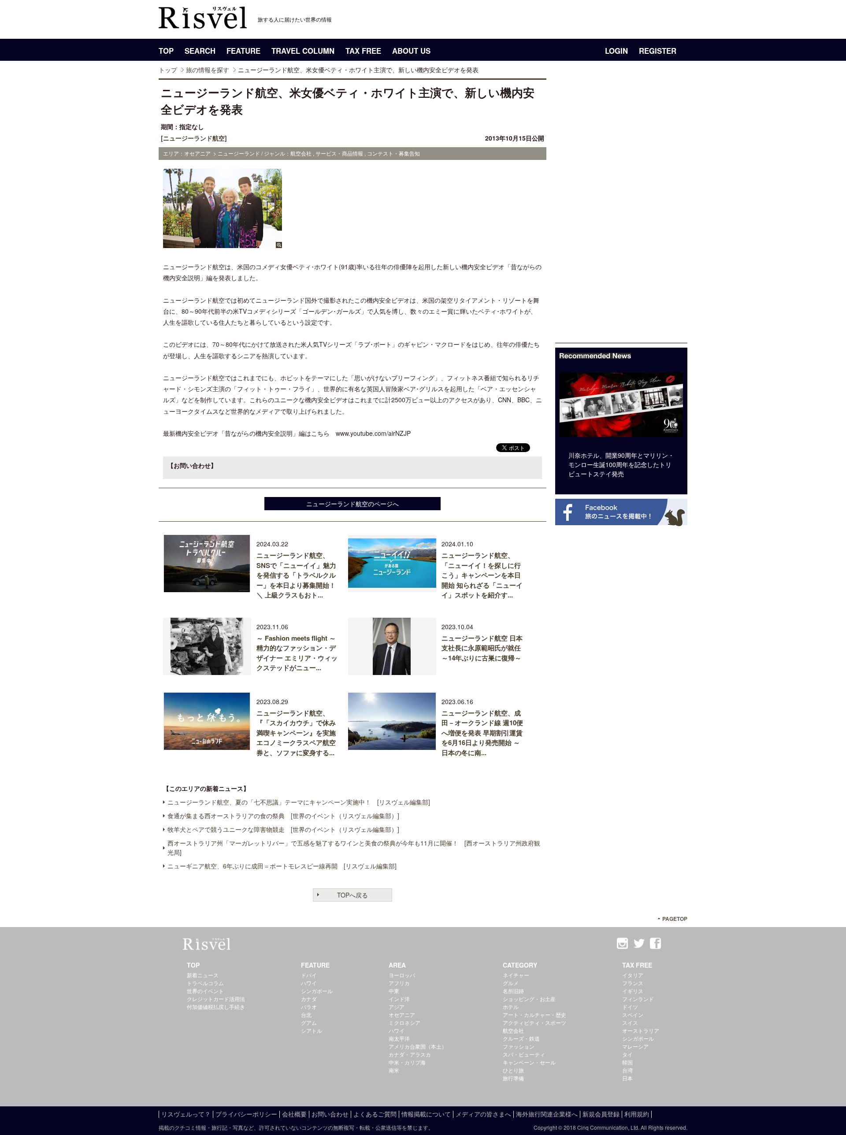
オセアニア (402, 1014)
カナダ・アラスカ (410, 1054)
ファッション (518, 1046)
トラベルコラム (205, 983)
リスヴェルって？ (186, 1113)
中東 (394, 990)
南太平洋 (399, 1038)
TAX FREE (363, 50)
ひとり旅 (513, 1070)
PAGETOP (674, 919)
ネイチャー (516, 975)
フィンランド (638, 998)
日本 (627, 1078)
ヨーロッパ (402, 975)
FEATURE (243, 50)
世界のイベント (205, 990)
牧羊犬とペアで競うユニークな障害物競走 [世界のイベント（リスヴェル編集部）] (283, 829)
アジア (396, 1006)
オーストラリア (640, 1030)
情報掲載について (426, 1113)
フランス (632, 983)
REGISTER (657, 50)
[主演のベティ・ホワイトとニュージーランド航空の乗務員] (222, 243)
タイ (627, 1054)
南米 (394, 1070)
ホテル (511, 1006)
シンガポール (317, 990)
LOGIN (616, 50)
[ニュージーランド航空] (194, 138)
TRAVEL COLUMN (302, 50)
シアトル (311, 1030)
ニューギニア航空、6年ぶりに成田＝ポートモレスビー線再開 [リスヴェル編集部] (282, 865)
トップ (168, 69)
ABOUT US (411, 50)
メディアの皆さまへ (483, 1113)
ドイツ (630, 1006)
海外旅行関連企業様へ (547, 1113)
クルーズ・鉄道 (521, 1038)
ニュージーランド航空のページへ (352, 503)
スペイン (632, 1014)
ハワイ (309, 983)
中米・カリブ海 (407, 1062)
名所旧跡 (513, 990)
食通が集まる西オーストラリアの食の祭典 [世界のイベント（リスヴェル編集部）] (283, 815)
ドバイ (309, 975)
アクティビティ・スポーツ (534, 1022)
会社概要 (294, 1113)
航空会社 (513, 1030)
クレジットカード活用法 (216, 998)
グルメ (511, 983)
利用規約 (636, 1113)
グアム (309, 1022)
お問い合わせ (330, 1113)
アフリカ (399, 983)
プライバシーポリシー (246, 1113)
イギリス (632, 990)
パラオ (309, 1006)
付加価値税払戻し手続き (216, 1006)
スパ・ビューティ (524, 1054)
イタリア (632, 975)
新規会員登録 (601, 1113)
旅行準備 (513, 1078)
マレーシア (635, 1046)
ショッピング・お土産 (529, 998)
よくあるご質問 (375, 1113)
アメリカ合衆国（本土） (418, 1046)
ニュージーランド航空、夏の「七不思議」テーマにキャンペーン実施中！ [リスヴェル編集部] (298, 801)
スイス (630, 1022)
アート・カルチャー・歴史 (534, 1014)
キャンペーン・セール (529, 1062)
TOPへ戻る (352, 894)
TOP (166, 50)
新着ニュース (203, 975)
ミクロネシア (404, 1022)
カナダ (309, 998)
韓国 (627, 1062)
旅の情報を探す (207, 69)
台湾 (627, 1070)
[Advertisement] (621, 210)
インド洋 (399, 998)
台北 (306, 1014)
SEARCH (200, 50)
